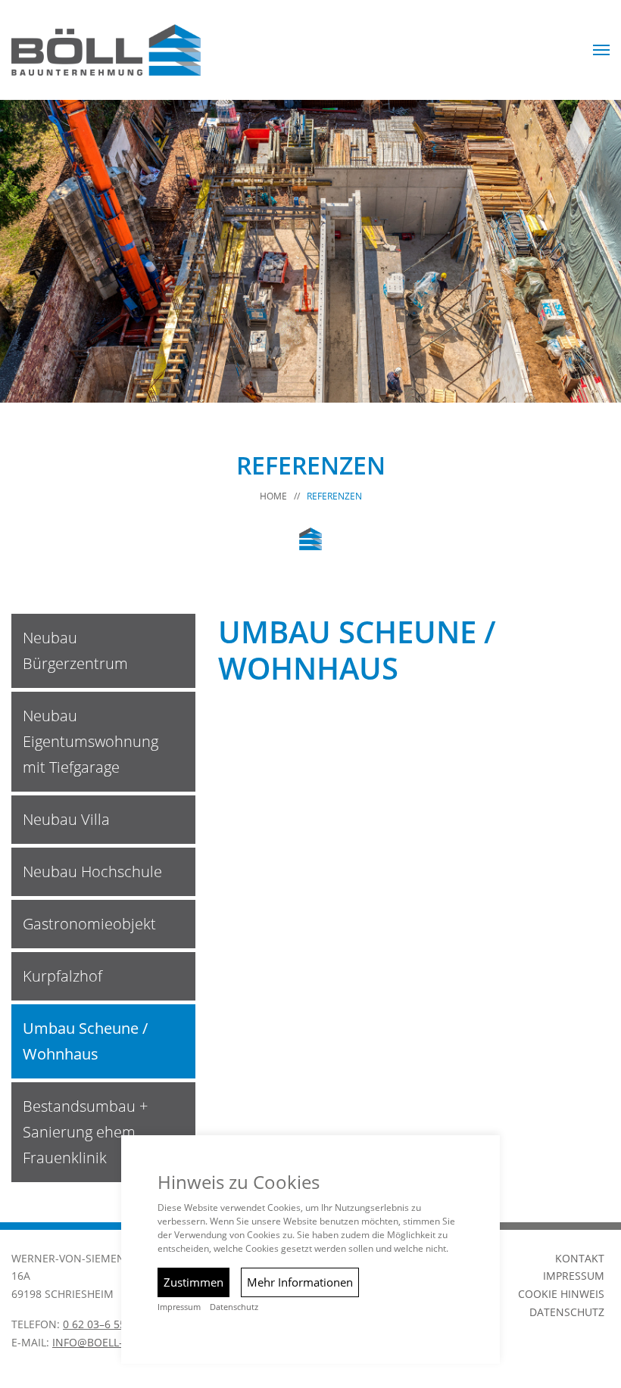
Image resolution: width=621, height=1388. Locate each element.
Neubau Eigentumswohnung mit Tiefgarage (90, 741)
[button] (601, 50)
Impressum (573, 1275)
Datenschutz (566, 1312)
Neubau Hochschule (92, 871)
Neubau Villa (66, 819)
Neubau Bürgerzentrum (75, 650)
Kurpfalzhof (62, 976)
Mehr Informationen (300, 1282)
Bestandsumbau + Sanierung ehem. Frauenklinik (85, 1132)
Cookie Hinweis (561, 1294)
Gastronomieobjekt (89, 923)
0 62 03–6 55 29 (102, 1324)
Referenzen (334, 496)
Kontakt (579, 1258)
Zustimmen (193, 1282)
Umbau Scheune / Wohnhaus (85, 1041)
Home (273, 496)
